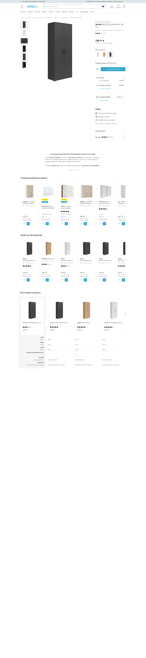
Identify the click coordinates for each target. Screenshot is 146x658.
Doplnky (44, 11)
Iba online (37, 11)
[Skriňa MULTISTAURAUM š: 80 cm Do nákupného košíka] (28, 280)
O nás (91, 11)
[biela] (98, 54)
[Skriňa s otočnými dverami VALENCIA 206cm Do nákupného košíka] (66, 223)
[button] (24, 24)
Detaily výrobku (100, 131)
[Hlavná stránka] (21, 17)
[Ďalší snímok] (125, 203)
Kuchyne (51, 11)
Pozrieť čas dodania (105, 88)
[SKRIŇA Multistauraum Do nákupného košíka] (47, 280)
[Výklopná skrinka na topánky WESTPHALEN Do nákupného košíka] (47, 223)
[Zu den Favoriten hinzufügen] (97, 69)
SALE (77, 11)
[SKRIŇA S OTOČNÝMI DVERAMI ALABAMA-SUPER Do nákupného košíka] (28, 223)
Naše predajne (84, 11)
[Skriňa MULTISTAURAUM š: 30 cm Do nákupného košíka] (123, 280)
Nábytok (30, 11)
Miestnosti (23, 11)
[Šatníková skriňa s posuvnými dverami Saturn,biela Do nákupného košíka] (104, 223)
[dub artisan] (104, 54)
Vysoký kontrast (118, 1)
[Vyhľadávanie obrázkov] (103, 6)
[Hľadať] (45, 6)
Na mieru (71, 11)
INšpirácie (64, 11)
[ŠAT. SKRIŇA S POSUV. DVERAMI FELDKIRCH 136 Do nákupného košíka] (123, 223)
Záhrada (57, 11)
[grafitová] (110, 54)
